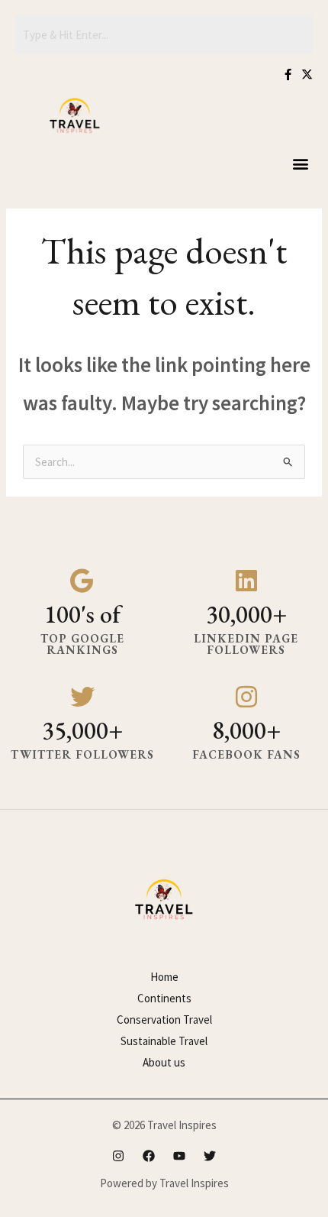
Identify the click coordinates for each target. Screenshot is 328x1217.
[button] (300, 163)
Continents (164, 998)
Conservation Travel (164, 1019)
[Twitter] (210, 1156)
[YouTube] (179, 1156)
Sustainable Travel (164, 1041)
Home (164, 976)
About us (164, 1062)
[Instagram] (118, 1156)
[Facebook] (149, 1156)
